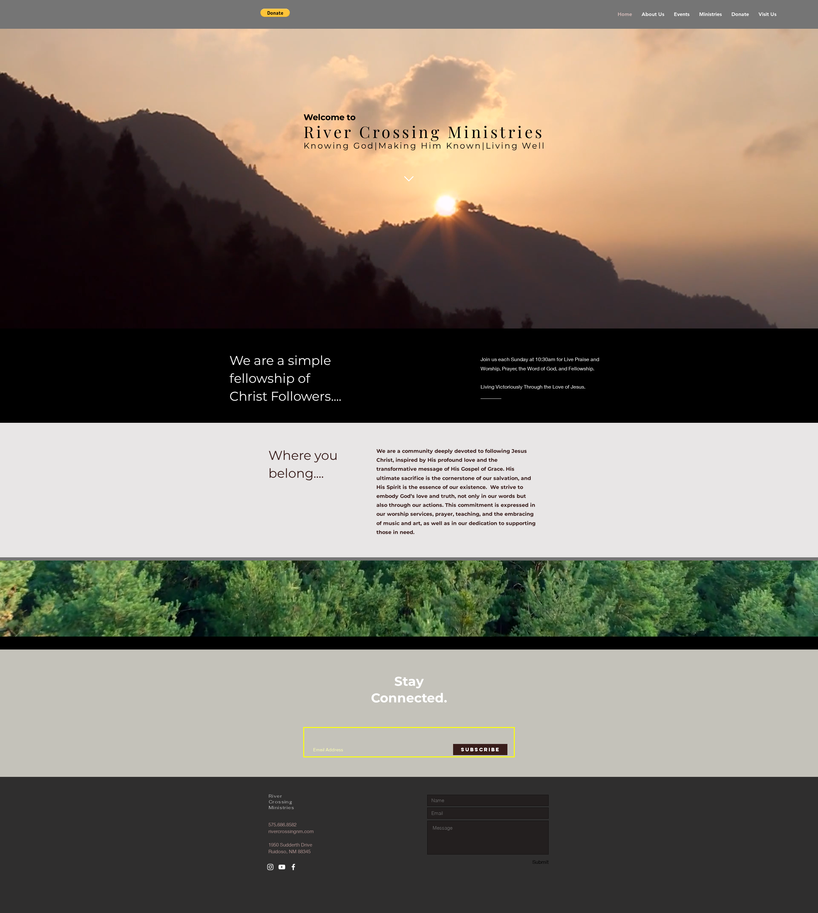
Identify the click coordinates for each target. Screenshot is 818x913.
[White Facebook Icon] (293, 867)
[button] (275, 13)
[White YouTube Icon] (282, 867)
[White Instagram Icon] (270, 867)
